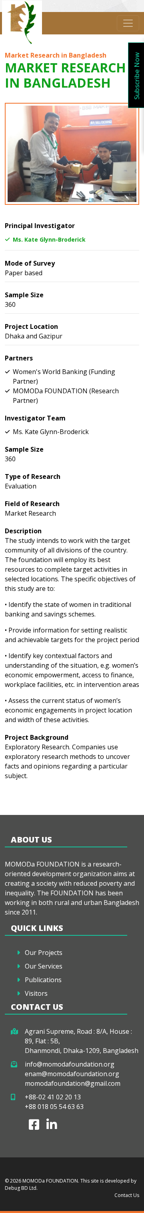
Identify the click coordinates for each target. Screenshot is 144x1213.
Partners (19, 358)
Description (23, 530)
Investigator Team (35, 418)
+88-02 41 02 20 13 (53, 1097)
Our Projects (43, 952)
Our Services (43, 966)
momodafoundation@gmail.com (72, 1083)
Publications (43, 979)
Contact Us (126, 1195)
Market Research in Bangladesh (55, 55)
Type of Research (32, 476)
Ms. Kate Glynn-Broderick (49, 239)
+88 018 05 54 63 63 (54, 1106)
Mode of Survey (30, 263)
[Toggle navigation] (128, 23)
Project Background (36, 737)
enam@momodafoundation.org (72, 1073)
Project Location (31, 326)
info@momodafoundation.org (69, 1064)
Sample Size (24, 294)
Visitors (36, 993)
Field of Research (32, 503)
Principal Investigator (40, 225)
